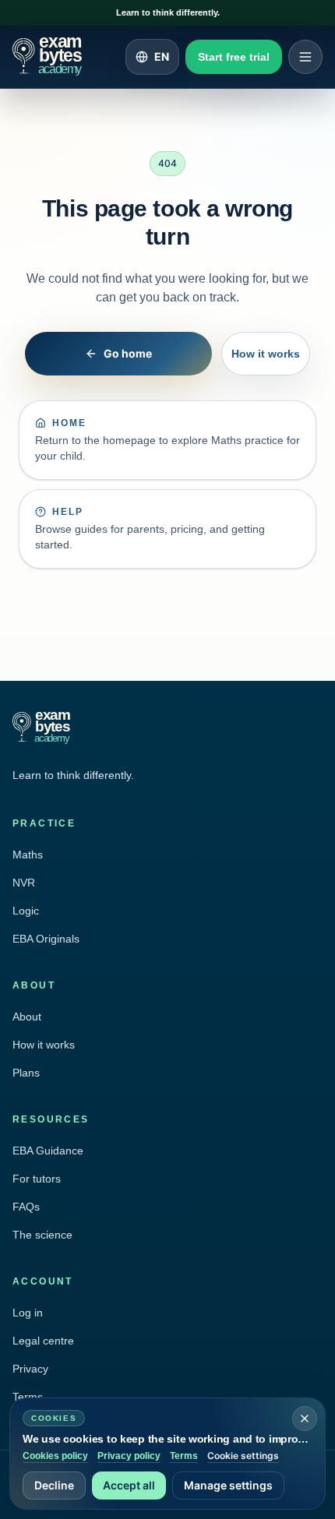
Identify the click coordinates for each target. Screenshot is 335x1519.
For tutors (36, 1178)
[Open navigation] (305, 57)
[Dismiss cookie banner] (304, 1418)
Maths (27, 854)
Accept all (129, 1485)
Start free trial (234, 57)
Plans (26, 1072)
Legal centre (43, 1340)
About (26, 1016)
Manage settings (228, 1485)
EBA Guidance (47, 1150)
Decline (54, 1485)
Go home (128, 353)
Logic (25, 910)
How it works (265, 353)
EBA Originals (45, 938)
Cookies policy (55, 1455)
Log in (27, 1312)
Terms (184, 1455)
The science (42, 1234)
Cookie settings (243, 1455)
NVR (23, 882)
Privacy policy (128, 1455)
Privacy (30, 1368)
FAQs (26, 1206)
